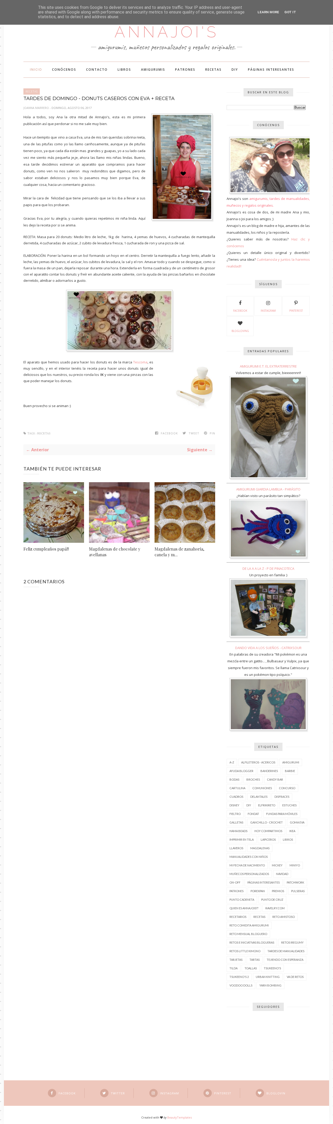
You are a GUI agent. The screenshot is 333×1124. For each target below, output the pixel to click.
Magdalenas (260, 848)
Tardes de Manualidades (285, 951)
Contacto (97, 69)
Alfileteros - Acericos (258, 762)
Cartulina (237, 788)
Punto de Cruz (272, 899)
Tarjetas (235, 959)
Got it (290, 12)
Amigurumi (290, 762)
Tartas (254, 959)
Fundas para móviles (281, 813)
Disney (234, 805)
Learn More (268, 12)
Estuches (289, 805)
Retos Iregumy (292, 942)
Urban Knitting (268, 976)
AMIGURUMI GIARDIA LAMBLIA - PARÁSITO (268, 489)
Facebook (240, 310)
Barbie (290, 771)
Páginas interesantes (263, 882)
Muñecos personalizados (249, 873)
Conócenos (64, 69)
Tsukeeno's (272, 968)
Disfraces (281, 796)
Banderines (269, 771)
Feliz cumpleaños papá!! (46, 549)
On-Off (234, 882)
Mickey (277, 865)
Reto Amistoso (283, 916)
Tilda (233, 968)
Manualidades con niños (248, 856)
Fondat (253, 813)
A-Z (231, 762)
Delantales (258, 796)
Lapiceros (268, 839)
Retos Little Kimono (244, 951)
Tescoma (140, 362)
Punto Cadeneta (241, 899)
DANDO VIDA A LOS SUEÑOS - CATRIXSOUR (268, 647)
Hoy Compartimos (268, 831)
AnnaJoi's (166, 32)
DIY (235, 69)
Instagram (268, 310)
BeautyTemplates (179, 1117)
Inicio (36, 69)
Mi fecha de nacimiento (247, 865)
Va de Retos (295, 976)
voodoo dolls (240, 985)
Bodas (234, 779)
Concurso (287, 788)
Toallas (251, 968)
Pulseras (298, 891)
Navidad (282, 873)
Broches (253, 779)
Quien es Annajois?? (243, 908)
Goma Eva (297, 822)
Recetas (213, 69)
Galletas (236, 822)
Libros (124, 69)
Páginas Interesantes (271, 69)
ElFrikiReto (266, 805)
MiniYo (295, 865)
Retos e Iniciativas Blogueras (251, 942)
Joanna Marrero (36, 108)
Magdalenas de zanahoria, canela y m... (179, 551)
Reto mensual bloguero (248, 934)
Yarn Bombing (270, 985)
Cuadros (236, 796)
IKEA (292, 831)
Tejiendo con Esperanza (285, 959)
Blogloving (240, 331)
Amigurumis (153, 69)
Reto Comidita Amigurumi (249, 925)
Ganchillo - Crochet (266, 822)
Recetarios (237, 916)
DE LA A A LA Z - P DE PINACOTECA (268, 568)
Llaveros (236, 848)
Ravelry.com (275, 908)
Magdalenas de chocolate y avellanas (114, 551)
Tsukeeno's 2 (239, 976)
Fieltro (235, 813)
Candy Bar (275, 779)
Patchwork (295, 882)
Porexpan (258, 891)
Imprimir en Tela (241, 839)
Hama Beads (238, 831)
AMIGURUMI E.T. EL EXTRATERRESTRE (268, 366)
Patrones (185, 69)
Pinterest (296, 310)
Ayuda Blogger (241, 771)
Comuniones (262, 788)
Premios (278, 891)
